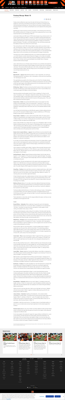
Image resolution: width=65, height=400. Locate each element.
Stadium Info (44, 363)
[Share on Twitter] (46, 19)
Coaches (4, 366)
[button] (31, 354)
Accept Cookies (57, 396)
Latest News (12, 363)
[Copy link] (50, 19)
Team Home (4, 363)
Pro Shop (44, 370)
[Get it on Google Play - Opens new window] (35, 388)
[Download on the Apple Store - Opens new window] (29, 387)
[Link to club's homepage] (3, 7)
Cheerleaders (28, 373)
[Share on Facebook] (44, 19)
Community (12, 368)
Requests (61, 368)
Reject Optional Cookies (49, 396)
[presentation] (61, 354)
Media (12, 364)
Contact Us (4, 377)
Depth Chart (4, 371)
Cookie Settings (42, 396)
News (61, 363)
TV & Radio (36, 364)
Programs (61, 364)
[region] (32, 396)
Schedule (36, 363)
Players (4, 364)
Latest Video (20, 363)
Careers (4, 378)
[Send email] (48, 19)
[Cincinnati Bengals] (32, 391)
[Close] (63, 396)
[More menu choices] (27, 7)
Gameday (28, 365)
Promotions (36, 372)
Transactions (4, 373)
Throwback (28, 368)
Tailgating (44, 366)
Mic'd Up (20, 371)
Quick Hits (12, 372)
